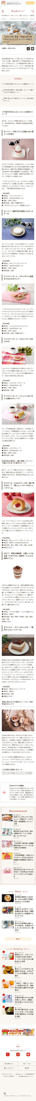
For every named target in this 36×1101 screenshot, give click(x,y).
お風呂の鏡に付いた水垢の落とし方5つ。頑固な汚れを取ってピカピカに (24, 999)
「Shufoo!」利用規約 (8, 1076)
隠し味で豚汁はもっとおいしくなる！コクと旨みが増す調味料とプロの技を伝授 (24, 1012)
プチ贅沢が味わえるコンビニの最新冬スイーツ (18, 84)
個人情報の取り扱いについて (26, 1076)
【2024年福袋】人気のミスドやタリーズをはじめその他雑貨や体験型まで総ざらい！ (24, 858)
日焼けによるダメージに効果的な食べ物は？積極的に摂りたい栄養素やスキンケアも (24, 912)
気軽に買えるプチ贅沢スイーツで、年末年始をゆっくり (18, 99)
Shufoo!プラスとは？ (7, 1074)
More (18, 939)
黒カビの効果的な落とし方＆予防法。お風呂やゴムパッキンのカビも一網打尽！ (24, 926)
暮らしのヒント (24, 15)
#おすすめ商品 (11, 773)
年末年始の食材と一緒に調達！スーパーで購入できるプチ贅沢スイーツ (18, 91)
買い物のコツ (6, 15)
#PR (4, 773)
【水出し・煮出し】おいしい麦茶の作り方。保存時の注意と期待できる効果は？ (24, 986)
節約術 (32, 15)
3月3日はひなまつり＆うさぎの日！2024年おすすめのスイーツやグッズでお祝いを (24, 872)
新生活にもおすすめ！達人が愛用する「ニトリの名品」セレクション (23, 833)
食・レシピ (14, 15)
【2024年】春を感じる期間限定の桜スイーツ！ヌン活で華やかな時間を (24, 845)
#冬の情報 (28, 773)
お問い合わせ (19, 1074)
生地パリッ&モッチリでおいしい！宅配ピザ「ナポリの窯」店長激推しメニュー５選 (23, 820)
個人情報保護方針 (29, 1074)
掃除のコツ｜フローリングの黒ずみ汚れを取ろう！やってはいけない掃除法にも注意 (24, 958)
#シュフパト (20, 773)
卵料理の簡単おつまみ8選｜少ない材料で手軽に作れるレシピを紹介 (24, 899)
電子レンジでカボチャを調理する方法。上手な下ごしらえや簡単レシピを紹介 (24, 972)
